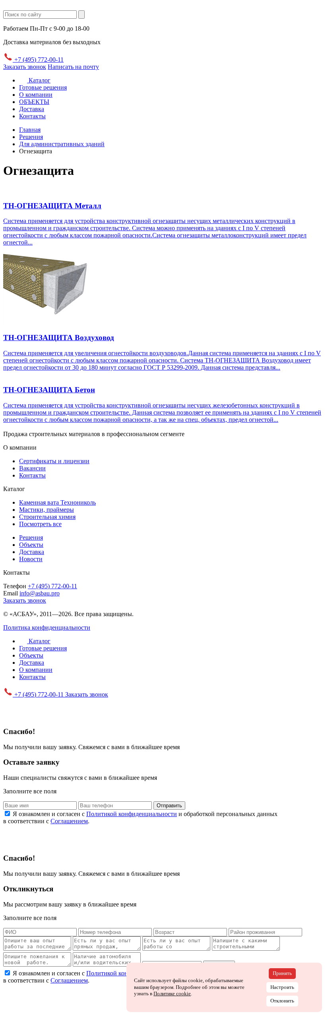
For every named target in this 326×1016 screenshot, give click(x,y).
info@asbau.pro (39, 593)
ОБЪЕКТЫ (34, 101)
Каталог (38, 80)
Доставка (31, 109)
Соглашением (69, 821)
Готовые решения (43, 87)
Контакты (32, 116)
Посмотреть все (40, 524)
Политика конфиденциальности (46, 627)
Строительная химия (47, 516)
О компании (35, 94)
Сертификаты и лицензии (54, 461)
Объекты (31, 544)
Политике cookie (172, 993)
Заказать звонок (24, 66)
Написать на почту (73, 66)
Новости (31, 559)
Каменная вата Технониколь (57, 502)
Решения (31, 537)
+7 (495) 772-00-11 (38, 59)
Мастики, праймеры (46, 509)
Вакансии (32, 468)
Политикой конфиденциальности (131, 813)
